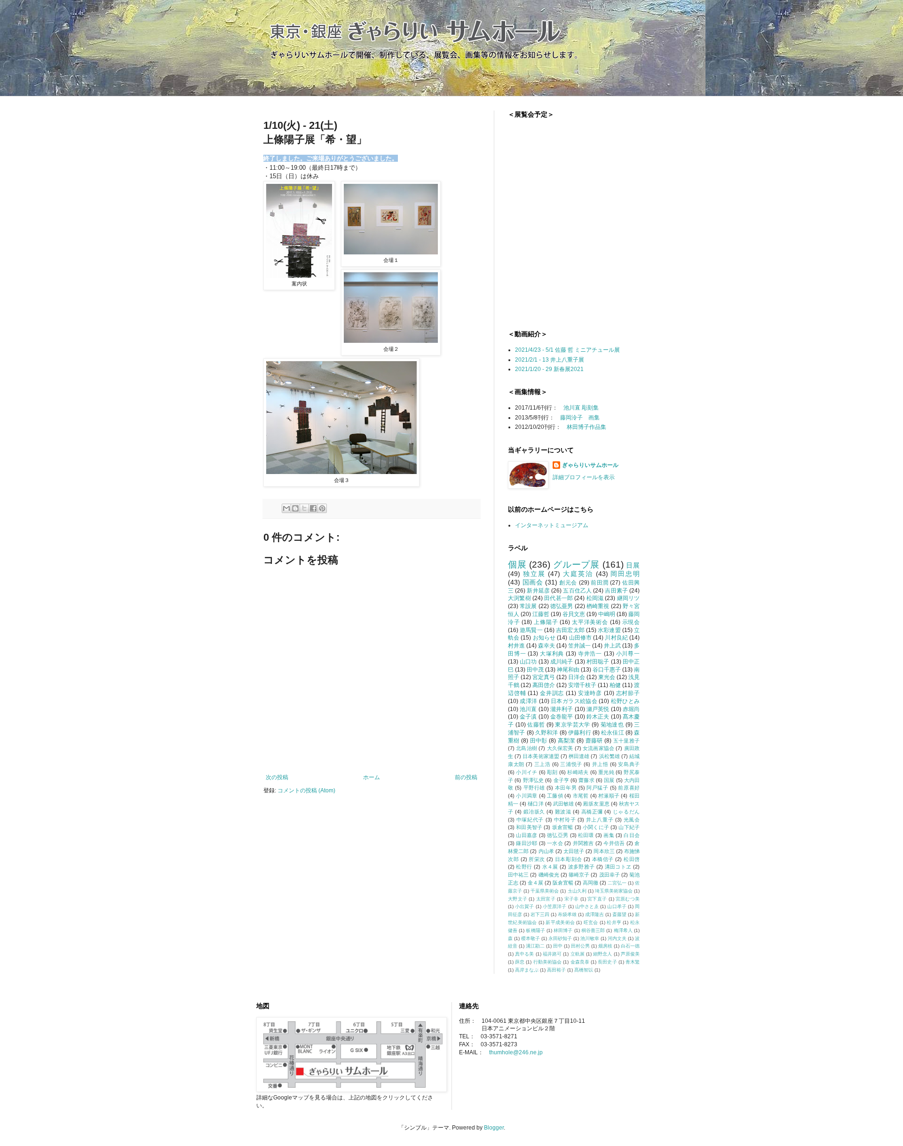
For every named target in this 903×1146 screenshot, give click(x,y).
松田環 (586, 835)
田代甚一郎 (558, 598)
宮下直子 (597, 898)
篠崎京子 (579, 874)
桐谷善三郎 (593, 930)
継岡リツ (628, 598)
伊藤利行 (579, 732)
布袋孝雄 (567, 914)
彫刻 (552, 772)
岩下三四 (540, 914)
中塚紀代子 (530, 819)
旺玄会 (591, 922)
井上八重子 (599, 819)
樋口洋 (535, 803)
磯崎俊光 (549, 874)
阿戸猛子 (597, 787)
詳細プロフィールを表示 (584, 477)
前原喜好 (629, 787)
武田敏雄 (563, 803)
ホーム (371, 777)
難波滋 (563, 811)
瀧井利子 (561, 709)
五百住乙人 (577, 590)
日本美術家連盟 (541, 756)
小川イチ (526, 772)
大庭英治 (578, 573)
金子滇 (528, 716)
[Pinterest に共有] (322, 508)
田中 (557, 945)
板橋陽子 (535, 930)
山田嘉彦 (526, 835)
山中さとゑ (587, 906)
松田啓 (632, 859)
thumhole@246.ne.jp (516, 1052)
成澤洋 (528, 701)
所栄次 (537, 859)
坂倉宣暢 (562, 827)
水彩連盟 (609, 630)
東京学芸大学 (572, 724)
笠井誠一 (579, 645)
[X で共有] (304, 508)
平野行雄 (534, 787)
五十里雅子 (626, 740)
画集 (608, 835)
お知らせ (544, 637)
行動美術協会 (547, 961)
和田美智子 (529, 827)
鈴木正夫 (598, 716)
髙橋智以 (583, 969)
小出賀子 (524, 906)
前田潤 (600, 582)
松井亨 (614, 922)
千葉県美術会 (545, 890)
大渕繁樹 (519, 598)
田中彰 (538, 740)
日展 (633, 565)
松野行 (524, 866)
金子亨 (561, 780)
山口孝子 (616, 906)
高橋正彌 (592, 811)
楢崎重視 (598, 606)
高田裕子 (556, 969)
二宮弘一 (617, 882)
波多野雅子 (581, 866)
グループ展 (576, 564)
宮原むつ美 (628, 898)
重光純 (606, 772)
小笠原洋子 (555, 906)
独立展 (534, 573)
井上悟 (600, 764)
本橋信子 (603, 859)
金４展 (535, 882)
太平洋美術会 (590, 622)
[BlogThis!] (295, 508)
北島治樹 (526, 748)
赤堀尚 (631, 709)
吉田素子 (616, 590)
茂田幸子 (609, 874)
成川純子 (561, 661)
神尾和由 (568, 669)
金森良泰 (579, 961)
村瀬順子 (608, 795)
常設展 (528, 606)
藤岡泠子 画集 (580, 417)
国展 (609, 780)
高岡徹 (590, 882)
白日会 (632, 835)
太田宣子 (545, 898)
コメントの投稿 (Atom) (306, 790)
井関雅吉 (583, 843)
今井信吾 (614, 843)
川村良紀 (616, 637)
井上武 (612, 645)
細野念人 (602, 953)
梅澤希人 (623, 930)
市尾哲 (581, 795)
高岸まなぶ (527, 969)
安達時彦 (590, 693)
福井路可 (552, 953)
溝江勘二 (535, 945)
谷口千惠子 (607, 669)
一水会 (555, 843)
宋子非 (571, 898)
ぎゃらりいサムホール (590, 465)
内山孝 (546, 851)
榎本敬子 (530, 938)
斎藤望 (619, 914)
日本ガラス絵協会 (574, 701)
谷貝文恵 (573, 614)
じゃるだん (626, 811)
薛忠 (519, 961)
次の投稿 (277, 777)
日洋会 (576, 677)
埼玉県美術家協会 (614, 890)
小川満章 (526, 795)
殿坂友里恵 (596, 803)
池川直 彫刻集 (581, 407)
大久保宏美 (560, 748)
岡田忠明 (625, 573)
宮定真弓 (543, 677)
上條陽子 (546, 622)
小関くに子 (596, 827)
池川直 (528, 709)
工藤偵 (555, 795)
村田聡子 (598, 661)
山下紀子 (629, 827)
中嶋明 (606, 614)
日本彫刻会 (568, 859)
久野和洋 (546, 732)
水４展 (550, 866)
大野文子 (517, 898)
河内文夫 (617, 938)
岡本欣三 (604, 851)
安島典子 (629, 764)
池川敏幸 (589, 938)
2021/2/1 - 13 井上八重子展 (549, 359)
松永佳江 (612, 732)
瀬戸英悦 (598, 709)
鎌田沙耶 (526, 843)
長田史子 (607, 961)
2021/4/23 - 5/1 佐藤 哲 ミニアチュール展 (567, 350)
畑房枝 (605, 945)
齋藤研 (594, 740)
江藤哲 (540, 614)
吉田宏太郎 (570, 630)
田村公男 (580, 945)
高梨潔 (566, 740)
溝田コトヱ (618, 866)
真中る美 (524, 953)
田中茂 (535, 669)
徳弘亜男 (561, 606)
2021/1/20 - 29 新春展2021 (549, 369)
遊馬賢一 (531, 630)
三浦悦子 (571, 764)
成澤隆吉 (594, 914)
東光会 (606, 677)
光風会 (632, 819)
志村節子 (628, 693)
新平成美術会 (560, 922)
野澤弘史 (533, 780)
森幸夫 (546, 645)
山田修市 (580, 637)
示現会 (631, 622)
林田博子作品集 (586, 427)
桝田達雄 (579, 756)
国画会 (533, 582)
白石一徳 (630, 945)
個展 (517, 564)
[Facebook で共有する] (313, 508)
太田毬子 (573, 851)
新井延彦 (538, 590)
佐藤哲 (536, 724)
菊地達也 (612, 724)
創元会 (568, 582)
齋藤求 (586, 780)
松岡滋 (595, 598)
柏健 (615, 685)
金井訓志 (552, 693)
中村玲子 (565, 819)
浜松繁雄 (609, 756)
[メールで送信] (286, 508)
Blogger (494, 1127)
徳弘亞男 (557, 835)
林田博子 (563, 930)
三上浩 (542, 764)
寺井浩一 (590, 653)
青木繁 (633, 961)
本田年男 (566, 787)
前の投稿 (466, 777)
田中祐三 (518, 874)
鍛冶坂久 (534, 811)
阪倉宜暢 (563, 882)
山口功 (528, 661)
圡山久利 (577, 890)
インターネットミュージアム (551, 525)
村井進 (516, 645)
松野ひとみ (625, 701)
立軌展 (577, 953)
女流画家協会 (598, 748)
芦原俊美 (630, 953)
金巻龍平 (561, 716)
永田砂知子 (560, 938)
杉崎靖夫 (577, 772)
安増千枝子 (582, 685)
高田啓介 (543, 685)
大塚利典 (552, 653)
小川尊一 (628, 653)
